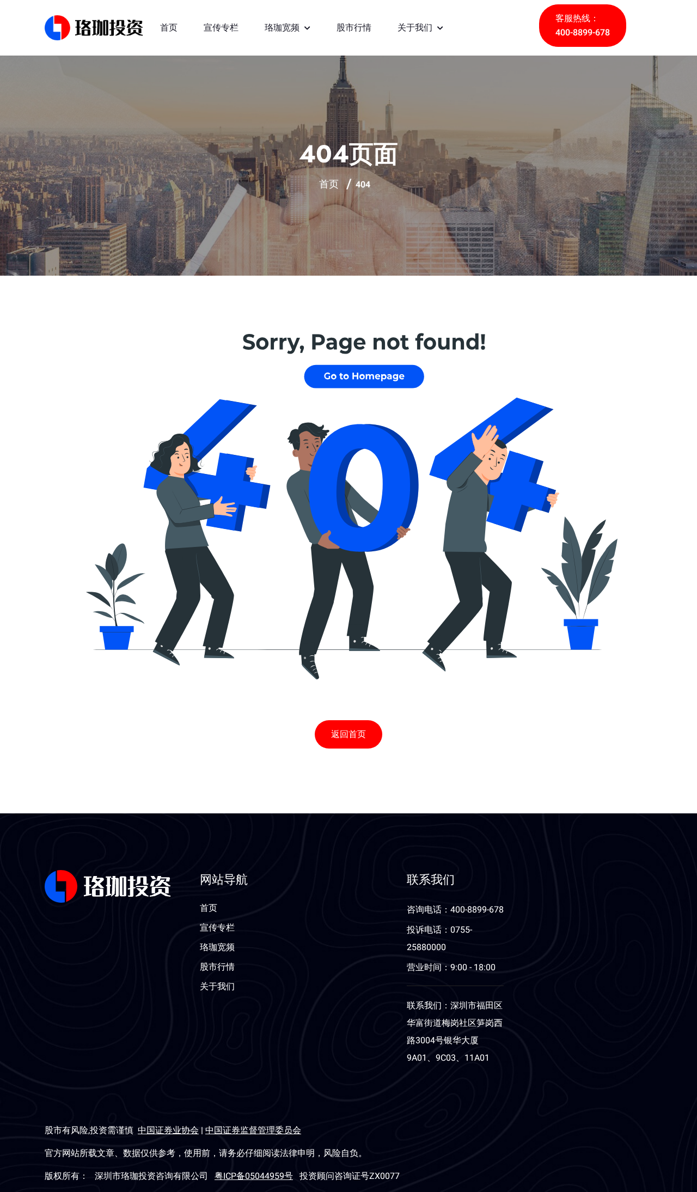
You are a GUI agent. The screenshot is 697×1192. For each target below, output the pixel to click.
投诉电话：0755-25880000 (439, 938)
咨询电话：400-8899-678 (455, 909)
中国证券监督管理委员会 (253, 1130)
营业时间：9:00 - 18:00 (451, 967)
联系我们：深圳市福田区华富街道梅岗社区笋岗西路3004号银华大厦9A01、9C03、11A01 (455, 1032)
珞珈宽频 (283, 27)
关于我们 (416, 27)
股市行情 (354, 27)
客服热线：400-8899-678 (582, 25)
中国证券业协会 (168, 1130)
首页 (169, 27)
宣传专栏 (221, 27)
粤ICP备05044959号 (254, 1176)
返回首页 (348, 734)
